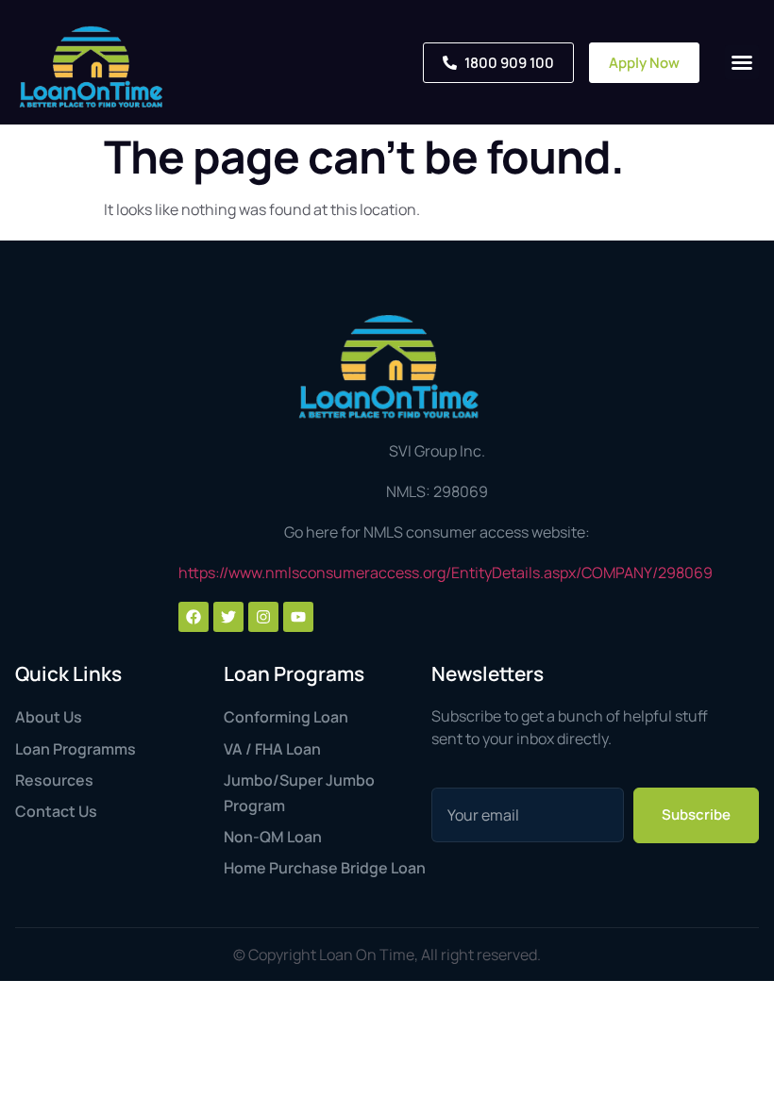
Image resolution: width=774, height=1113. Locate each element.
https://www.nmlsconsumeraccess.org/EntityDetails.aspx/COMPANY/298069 (445, 572)
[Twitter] (228, 617)
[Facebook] (193, 617)
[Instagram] (263, 617)
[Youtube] (298, 617)
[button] (742, 62)
